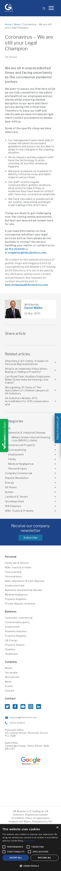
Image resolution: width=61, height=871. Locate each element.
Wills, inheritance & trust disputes (25, 581)
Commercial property (17, 622)
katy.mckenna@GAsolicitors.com (26, 284)
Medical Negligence (21, 463)
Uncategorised (14, 501)
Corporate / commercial (19, 617)
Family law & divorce (17, 562)
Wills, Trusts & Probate (19, 510)
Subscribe (30, 537)
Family (12, 459)
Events (9, 686)
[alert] (30, 847)
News (17, 24)
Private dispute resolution (20, 603)
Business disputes (16, 631)
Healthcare (11, 654)
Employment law (14, 585)
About (8, 668)
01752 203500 (15, 249)
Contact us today (57, 430)
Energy (9, 482)
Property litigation (16, 599)
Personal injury (13, 576)
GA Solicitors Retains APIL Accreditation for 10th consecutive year (27, 401)
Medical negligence (16, 594)
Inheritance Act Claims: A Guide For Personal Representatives (27, 362)
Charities (10, 649)
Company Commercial (18, 473)
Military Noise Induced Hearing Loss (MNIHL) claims (30, 439)
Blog (8, 428)
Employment (16, 454)
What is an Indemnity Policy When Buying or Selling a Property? (26, 370)
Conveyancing (17, 449)
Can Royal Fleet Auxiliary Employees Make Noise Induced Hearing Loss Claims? (27, 379)
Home (8, 24)
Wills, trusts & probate (18, 567)
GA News (11, 57)
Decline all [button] (44, 857)
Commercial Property (21, 445)
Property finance (15, 644)
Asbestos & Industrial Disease (27, 432)
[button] (30, 865)
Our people (11, 672)
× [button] (57, 827)
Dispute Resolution (17, 477)
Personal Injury (17, 468)
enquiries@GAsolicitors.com (27, 252)
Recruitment (12, 677)
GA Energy (11, 640)
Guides (9, 492)
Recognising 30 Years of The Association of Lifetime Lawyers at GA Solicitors (27, 390)
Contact (9, 690)
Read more (29, 840)
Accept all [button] (16, 857)
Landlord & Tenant (16, 496)
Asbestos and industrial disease (23, 590)
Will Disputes (13, 506)
